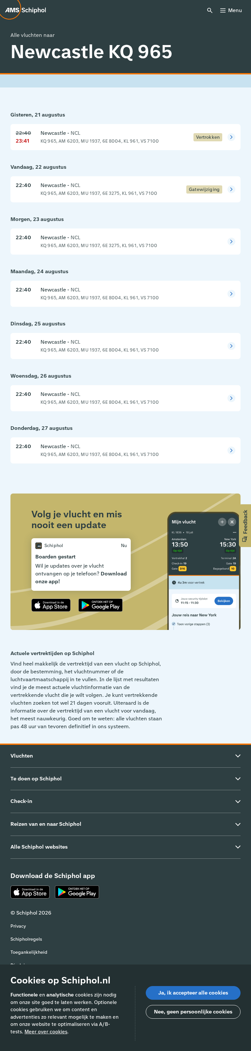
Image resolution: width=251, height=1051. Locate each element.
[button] (245, 525)
